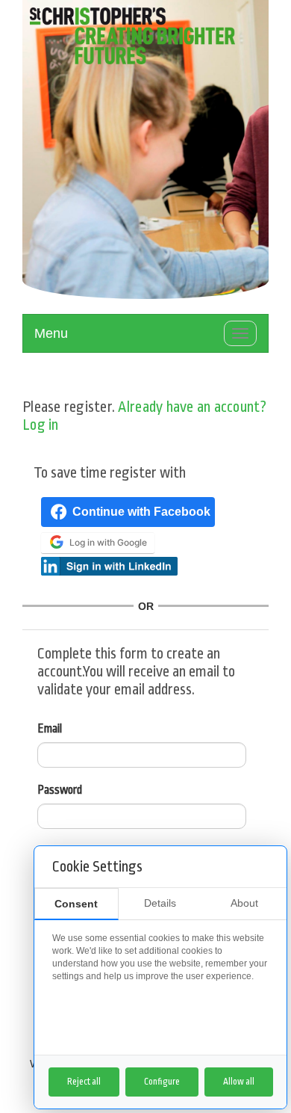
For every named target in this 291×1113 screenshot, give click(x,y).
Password (59, 790)
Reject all (84, 1081)
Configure (162, 1081)
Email (49, 729)
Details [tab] (160, 903)
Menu (51, 333)
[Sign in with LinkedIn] (109, 565)
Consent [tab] (76, 904)
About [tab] (244, 903)
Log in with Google (108, 542)
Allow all (238, 1081)
